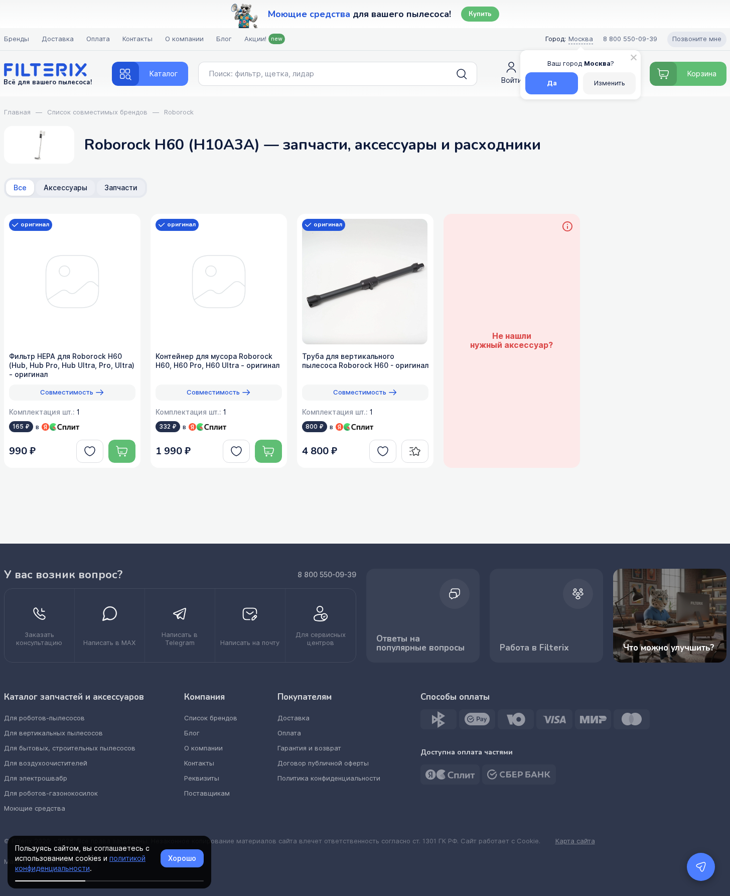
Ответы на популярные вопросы (420, 643)
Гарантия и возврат (309, 748)
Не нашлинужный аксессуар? (511, 340)
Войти (511, 80)
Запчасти (120, 188)
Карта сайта (575, 841)
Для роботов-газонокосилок (51, 793)
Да (552, 83)
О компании (184, 39)
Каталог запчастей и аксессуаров (74, 697)
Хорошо (182, 858)
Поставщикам (207, 793)
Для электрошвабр (35, 778)
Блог (224, 39)
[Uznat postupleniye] (414, 451)
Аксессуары (65, 188)
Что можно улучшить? (668, 648)
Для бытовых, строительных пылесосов (69, 748)
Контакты (137, 39)
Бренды (16, 39)
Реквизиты (201, 778)
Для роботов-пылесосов (44, 718)
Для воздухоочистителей (45, 763)
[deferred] (89, 451)
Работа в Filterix (534, 648)
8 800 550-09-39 (327, 575)
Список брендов (210, 718)
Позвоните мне (696, 39)
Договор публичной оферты (323, 763)
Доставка (58, 39)
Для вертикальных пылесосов (53, 733)
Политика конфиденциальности (328, 778)
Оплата (98, 39)
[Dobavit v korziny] (121, 451)
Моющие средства (34, 808)
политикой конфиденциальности (80, 863)
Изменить (609, 83)
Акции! (263, 39)
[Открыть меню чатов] (701, 867)
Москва (580, 39)
